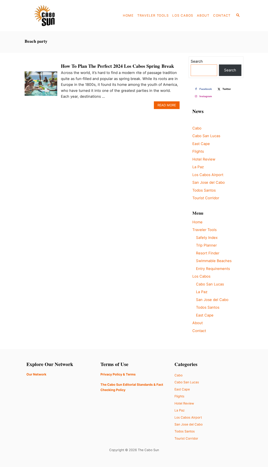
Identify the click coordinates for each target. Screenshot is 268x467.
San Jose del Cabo (208, 182)
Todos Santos (204, 190)
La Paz (198, 167)
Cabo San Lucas (206, 136)
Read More (169, 106)
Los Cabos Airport (207, 175)
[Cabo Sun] (57, 15)
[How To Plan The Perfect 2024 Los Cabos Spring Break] (41, 85)
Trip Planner (206, 245)
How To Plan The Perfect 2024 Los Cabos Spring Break (117, 65)
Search (197, 61)
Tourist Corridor (205, 198)
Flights (198, 151)
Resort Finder (207, 253)
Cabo (196, 128)
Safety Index (207, 237)
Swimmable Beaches (214, 261)
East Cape (201, 144)
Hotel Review (203, 159)
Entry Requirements (213, 268)
